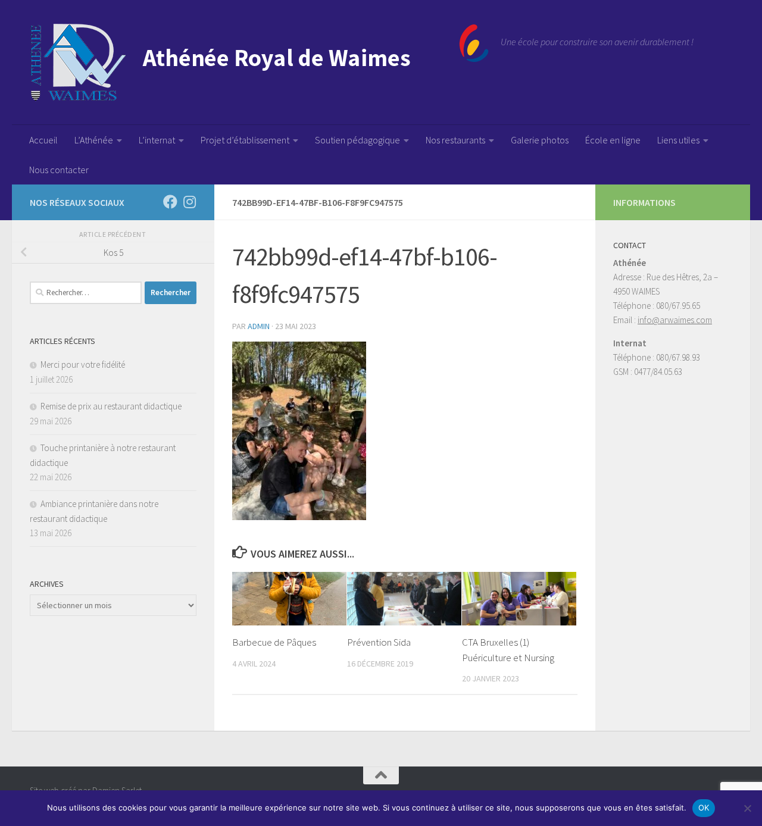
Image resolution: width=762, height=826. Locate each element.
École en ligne (613, 140)
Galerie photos (540, 140)
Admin (259, 326)
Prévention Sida (379, 642)
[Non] (747, 808)
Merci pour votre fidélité (82, 364)
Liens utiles (678, 140)
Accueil (43, 140)
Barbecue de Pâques (274, 642)
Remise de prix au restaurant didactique (111, 406)
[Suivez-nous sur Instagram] (189, 202)
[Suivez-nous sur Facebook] (170, 202)
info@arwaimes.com (675, 320)
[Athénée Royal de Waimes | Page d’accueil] (259, 62)
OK (704, 807)
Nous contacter (59, 170)
